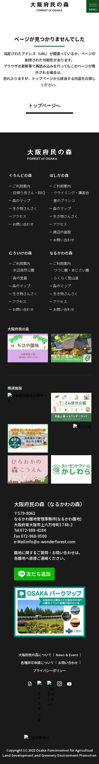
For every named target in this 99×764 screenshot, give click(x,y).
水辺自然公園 (23, 270)
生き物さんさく (24, 208)
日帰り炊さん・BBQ (29, 192)
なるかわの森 (61, 253)
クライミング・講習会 (71, 192)
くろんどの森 (20, 175)
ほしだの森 (59, 175)
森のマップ (21, 200)
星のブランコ (64, 200)
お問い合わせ (23, 224)
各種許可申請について (37, 662)
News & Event (67, 654)
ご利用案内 (21, 186)
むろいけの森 (20, 253)
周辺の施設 (62, 231)
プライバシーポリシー (49, 670)
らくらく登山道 (66, 277)
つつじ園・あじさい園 (71, 270)
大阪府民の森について (35, 654)
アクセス (19, 216)
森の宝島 (20, 277)
